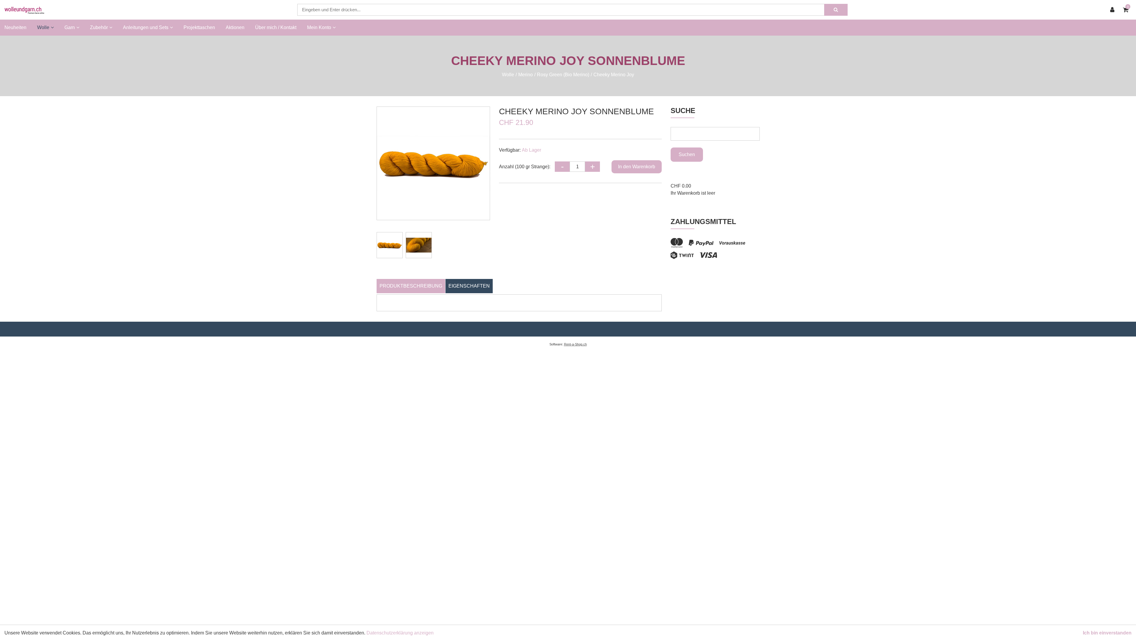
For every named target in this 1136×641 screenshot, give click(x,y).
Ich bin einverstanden (1107, 632)
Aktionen (235, 27)
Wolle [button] (43, 27)
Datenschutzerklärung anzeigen (400, 632)
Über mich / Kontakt (275, 27)
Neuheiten (15, 27)
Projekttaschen (199, 27)
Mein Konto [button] (319, 27)
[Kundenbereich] (1113, 10)
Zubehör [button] (99, 27)
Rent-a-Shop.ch (575, 344)
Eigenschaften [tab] (469, 285)
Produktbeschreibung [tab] (411, 285)
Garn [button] (69, 27)
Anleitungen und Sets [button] (145, 27)
